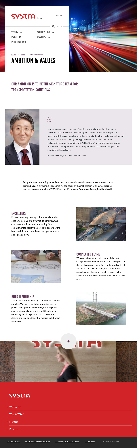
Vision (15, 32)
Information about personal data (37, 441)
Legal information (13, 441)
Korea (40, 18)
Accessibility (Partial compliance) (67, 441)
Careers (42, 37)
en (58, 26)
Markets (13, 421)
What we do (44, 32)
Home (13, 55)
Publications (18, 42)
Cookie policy (90, 441)
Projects (16, 37)
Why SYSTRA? (16, 414)
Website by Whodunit (111, 441)
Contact (59, 15)
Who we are (15, 407)
